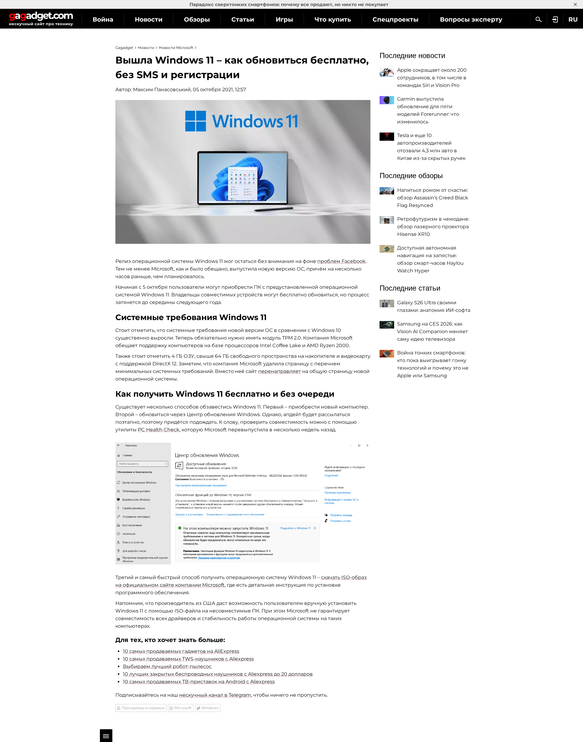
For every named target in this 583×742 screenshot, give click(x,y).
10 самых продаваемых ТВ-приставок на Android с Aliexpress (199, 682)
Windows (210, 708)
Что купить (333, 19)
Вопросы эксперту (471, 19)
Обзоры (197, 19)
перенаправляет (279, 371)
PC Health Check (158, 430)
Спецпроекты (395, 19)
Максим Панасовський (162, 89)
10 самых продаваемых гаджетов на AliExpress (181, 651)
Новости (148, 19)
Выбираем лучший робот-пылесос (167, 666)
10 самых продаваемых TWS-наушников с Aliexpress (188, 659)
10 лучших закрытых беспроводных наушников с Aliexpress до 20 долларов (218, 674)
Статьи (242, 19)
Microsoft (183, 708)
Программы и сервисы (143, 708)
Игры (284, 19)
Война (103, 19)
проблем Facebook (341, 261)
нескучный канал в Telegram (215, 695)
